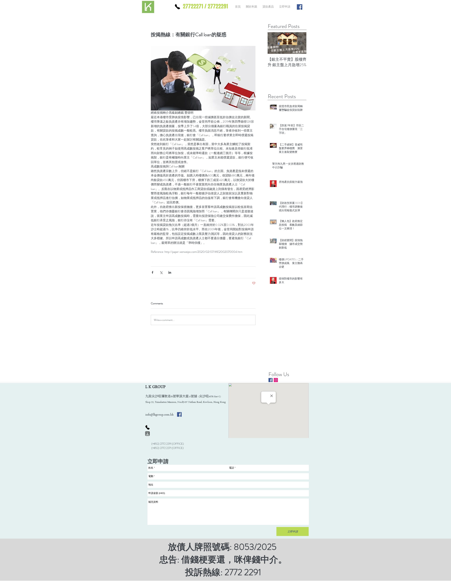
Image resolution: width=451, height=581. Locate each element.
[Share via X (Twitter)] (161, 272)
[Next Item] (300, 43)
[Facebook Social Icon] (179, 414)
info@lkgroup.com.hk (159, 415)
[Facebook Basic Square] (270, 380)
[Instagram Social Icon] (276, 380)
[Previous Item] (273, 43)
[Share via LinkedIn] (169, 272)
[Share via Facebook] (152, 272)
